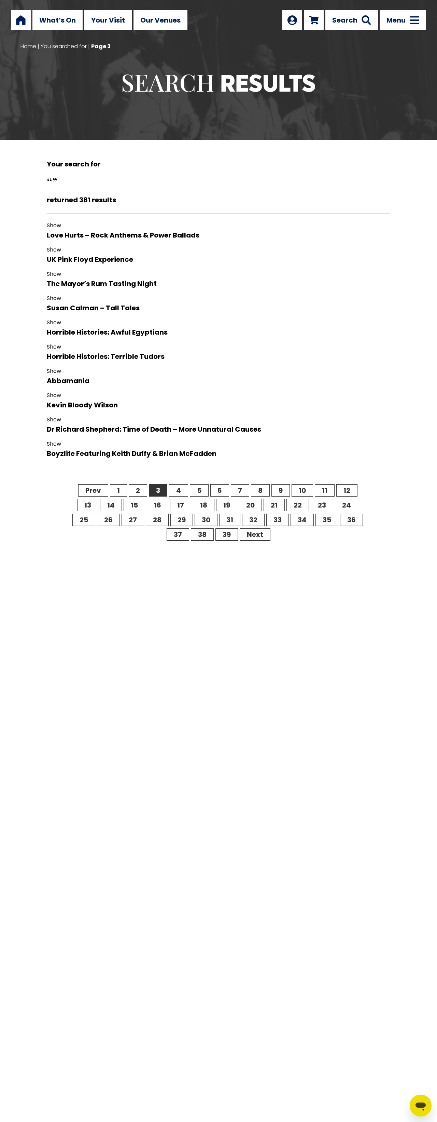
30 (206, 520)
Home (28, 46)
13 (87, 505)
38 (202, 534)
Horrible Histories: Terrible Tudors (106, 356)
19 (226, 505)
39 (227, 534)
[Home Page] (21, 20)
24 (346, 505)
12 (346, 490)
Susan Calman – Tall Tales (93, 308)
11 (324, 490)
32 (253, 520)
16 (157, 505)
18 (203, 505)
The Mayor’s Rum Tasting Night (102, 283)
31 (229, 520)
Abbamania (68, 381)
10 (302, 490)
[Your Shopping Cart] (314, 20)
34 (302, 520)
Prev (93, 490)
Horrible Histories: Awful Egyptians (107, 332)
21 (274, 505)
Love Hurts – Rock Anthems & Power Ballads (123, 235)
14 (111, 505)
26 (108, 520)
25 (84, 520)
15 (134, 505)
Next (255, 534)
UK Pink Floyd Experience (90, 259)
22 (298, 505)
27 (133, 520)
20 (250, 505)
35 (327, 520)
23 (322, 505)
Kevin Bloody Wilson (82, 405)
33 (277, 520)
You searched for (64, 46)
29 (182, 520)
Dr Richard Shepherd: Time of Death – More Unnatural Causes (154, 429)
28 (157, 520)
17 (180, 505)
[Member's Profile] (292, 20)
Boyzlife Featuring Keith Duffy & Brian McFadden (131, 453)
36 (351, 520)
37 (178, 534)
